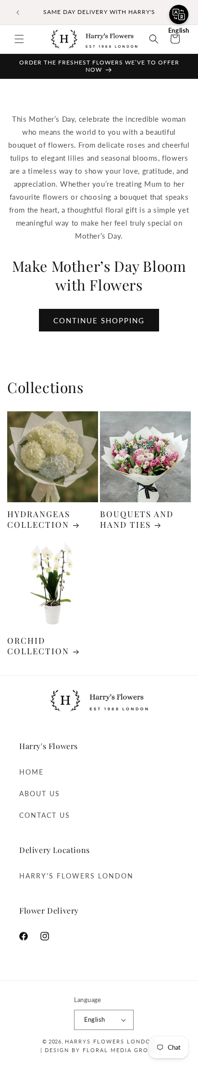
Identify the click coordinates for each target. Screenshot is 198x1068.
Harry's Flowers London (76, 876)
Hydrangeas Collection (38, 519)
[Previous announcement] (17, 12)
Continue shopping (99, 320)
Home (31, 772)
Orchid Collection (38, 645)
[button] (19, 39)
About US (39, 793)
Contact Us (44, 815)
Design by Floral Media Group (100, 1050)
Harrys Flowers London (110, 1041)
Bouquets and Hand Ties (136, 519)
